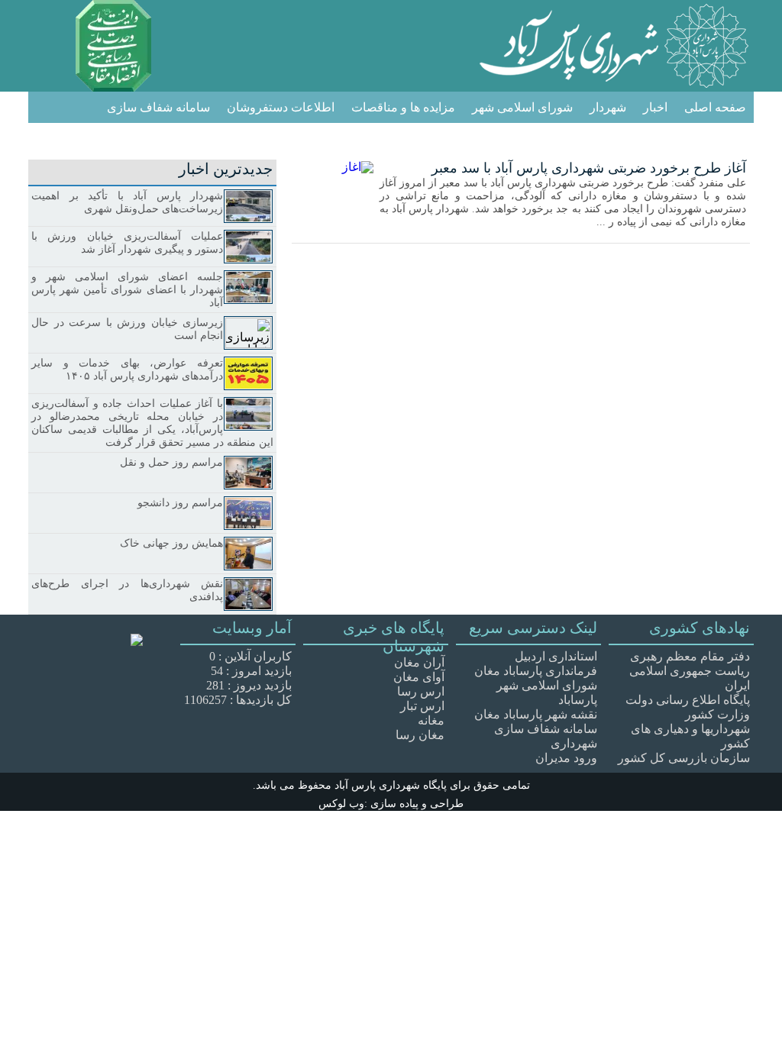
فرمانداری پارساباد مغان (535, 670)
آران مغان (419, 662)
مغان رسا (420, 734)
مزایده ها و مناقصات (403, 107)
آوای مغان (418, 676)
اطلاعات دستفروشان (280, 107)
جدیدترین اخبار (226, 168)
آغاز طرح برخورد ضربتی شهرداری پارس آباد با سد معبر (588, 168)
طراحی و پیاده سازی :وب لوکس (391, 804)
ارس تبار (422, 705)
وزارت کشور (717, 714)
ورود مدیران (566, 757)
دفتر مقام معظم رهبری (690, 656)
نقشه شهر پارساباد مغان (535, 714)
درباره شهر (718, 139)
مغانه (431, 720)
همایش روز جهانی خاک (171, 543)
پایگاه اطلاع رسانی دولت (687, 699)
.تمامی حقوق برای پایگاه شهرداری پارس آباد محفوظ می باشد (391, 785)
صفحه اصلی (715, 107)
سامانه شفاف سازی (158, 107)
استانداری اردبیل (556, 656)
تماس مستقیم (638, 139)
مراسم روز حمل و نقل (171, 462)
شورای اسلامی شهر (522, 107)
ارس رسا (420, 691)
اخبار (655, 107)
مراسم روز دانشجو (180, 503)
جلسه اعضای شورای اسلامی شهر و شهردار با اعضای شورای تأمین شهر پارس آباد (127, 289)
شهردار (608, 107)
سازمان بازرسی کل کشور (684, 757)
